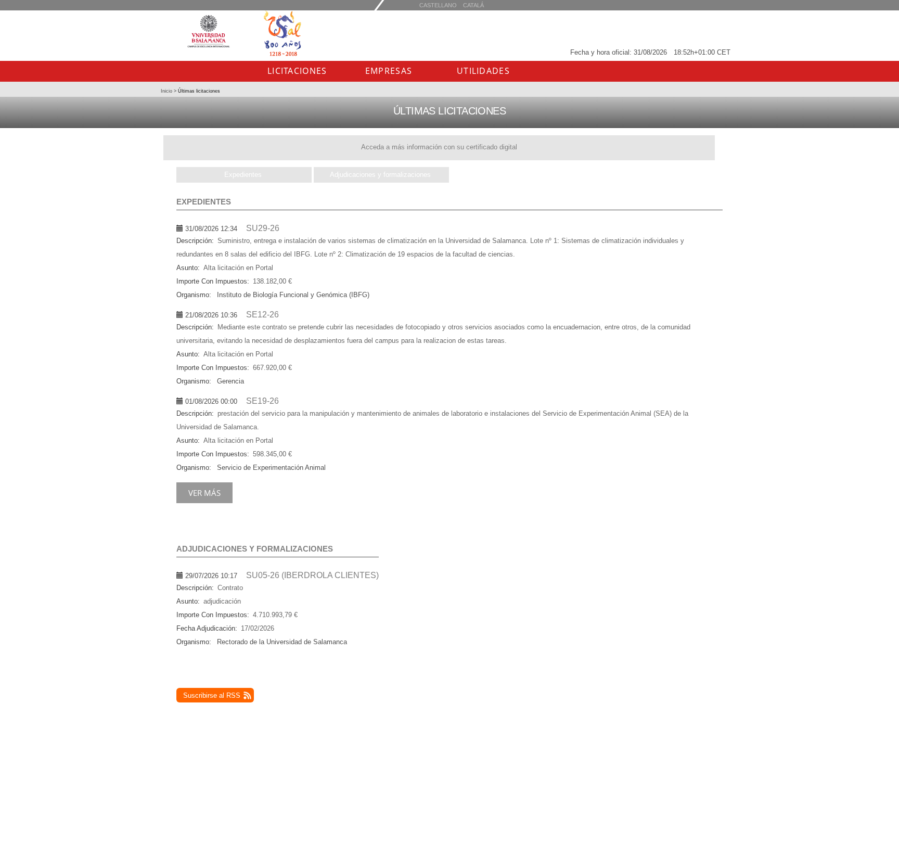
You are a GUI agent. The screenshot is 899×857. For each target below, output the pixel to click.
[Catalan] (438, 5)
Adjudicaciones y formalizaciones (380, 174)
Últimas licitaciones (198, 91)
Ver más (204, 493)
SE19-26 (262, 400)
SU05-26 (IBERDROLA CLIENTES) (312, 575)
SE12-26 (262, 314)
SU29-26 (262, 228)
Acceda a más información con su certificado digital (439, 147)
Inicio (167, 91)
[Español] (473, 5)
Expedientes (243, 174)
